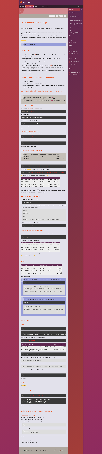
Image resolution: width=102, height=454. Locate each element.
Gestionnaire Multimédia (75, 62)
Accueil (22, 6)
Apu (51, 65)
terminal (30, 108)
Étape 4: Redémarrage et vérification (75, 33)
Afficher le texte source (73, 51)
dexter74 (61, 15)
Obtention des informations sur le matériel (75, 21)
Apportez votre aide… (25, 11)
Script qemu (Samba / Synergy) (28, 415)
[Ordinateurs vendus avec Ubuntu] (51, 6)
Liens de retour (73, 54)
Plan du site (73, 64)
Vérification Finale (72, 42)
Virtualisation (52, 15)
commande (35, 108)
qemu (57, 15)
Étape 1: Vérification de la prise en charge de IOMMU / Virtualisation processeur (76, 25)
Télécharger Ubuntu (74, 74)
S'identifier (73, 12)
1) (24, 28)
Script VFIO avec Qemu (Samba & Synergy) (75, 44)
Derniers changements (75, 61)
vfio (65, 15)
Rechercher (81, 9)
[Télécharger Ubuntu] (47, 6)
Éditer (23, 205)
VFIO (70, 35)
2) (35, 54)
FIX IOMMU (71, 37)
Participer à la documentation (76, 70)
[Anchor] (22, 22)
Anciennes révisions (74, 53)
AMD (71, 38)
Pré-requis (71, 18)
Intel (71, 40)
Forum (37, 6)
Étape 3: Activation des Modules (76, 30)
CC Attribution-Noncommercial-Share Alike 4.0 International (58, 451)
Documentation (29, 6)
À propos (42, 6)
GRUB (52, 97)
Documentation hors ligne (75, 72)
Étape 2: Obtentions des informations (74, 28)
